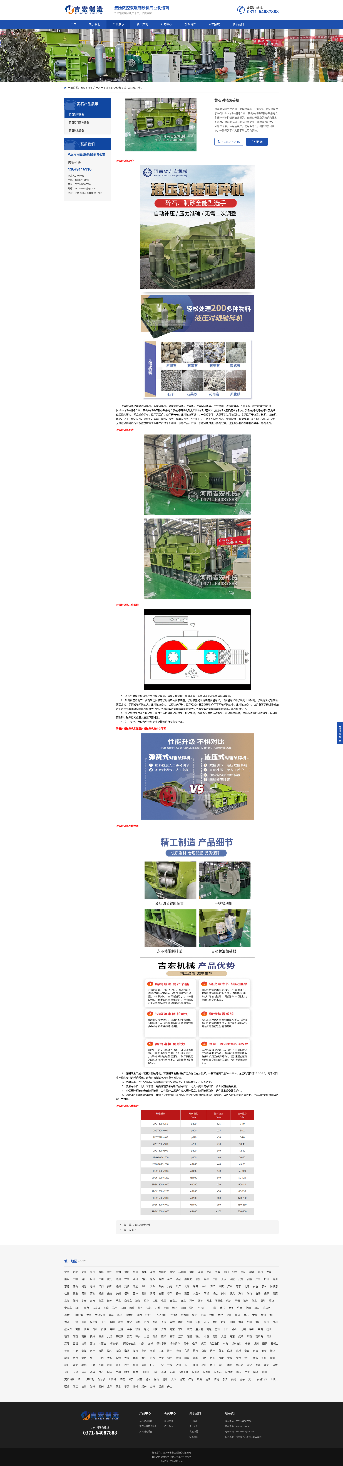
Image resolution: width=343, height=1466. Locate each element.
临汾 (152, 1357)
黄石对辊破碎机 (132, 87)
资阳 (66, 1372)
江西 (75, 1336)
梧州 (126, 1293)
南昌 (83, 1336)
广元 (152, 1365)
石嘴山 (274, 1343)
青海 (83, 1350)
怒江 (225, 1379)
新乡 (231, 1307)
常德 (172, 1322)
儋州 (75, 1300)
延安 (75, 1365)
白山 (95, 1329)
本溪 (206, 1336)
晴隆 (206, 1293)
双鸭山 (185, 1315)
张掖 (249, 1279)
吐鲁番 (112, 1379)
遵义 (232, 1293)
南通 (209, 1329)
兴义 (223, 1293)
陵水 (109, 1300)
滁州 (109, 1272)
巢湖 (118, 1272)
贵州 (143, 1293)
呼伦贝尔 (175, 1343)
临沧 (216, 1379)
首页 (73, 24)
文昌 (183, 1300)
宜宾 (257, 1365)
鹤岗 (111, 1315)
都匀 (178, 1293)
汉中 (246, 1357)
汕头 (152, 1286)
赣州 (101, 1336)
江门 (101, 1286)
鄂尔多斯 (161, 1343)
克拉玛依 (69, 1379)
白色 (255, 1286)
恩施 (237, 1315)
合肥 (75, 1272)
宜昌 (146, 1322)
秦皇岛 (68, 1307)
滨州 (178, 1350)
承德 (237, 1300)
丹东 (232, 1336)
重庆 (243, 1272)
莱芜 (221, 1350)
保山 (156, 1379)
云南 (139, 1379)
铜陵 (200, 1272)
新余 (155, 1336)
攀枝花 (239, 1365)
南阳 (183, 1307)
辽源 (120, 1329)
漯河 (174, 1307)
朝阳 (215, 1336)
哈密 (255, 1372)
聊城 (238, 1350)
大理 (173, 1379)
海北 (126, 1350)
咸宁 (129, 1322)
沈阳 (189, 1336)
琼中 (146, 1300)
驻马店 (266, 1307)
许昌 (239, 1307)
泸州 (178, 1365)
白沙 (257, 1293)
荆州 (263, 1315)
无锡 (243, 1329)
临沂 (229, 1350)
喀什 (80, 1379)
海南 (240, 1293)
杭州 (83, 1386)
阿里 (109, 1372)
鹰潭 (163, 1336)
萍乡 (137, 1336)
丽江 (207, 1379)
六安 (172, 1272)
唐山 (77, 1307)
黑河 (119, 1315)
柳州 (101, 1293)
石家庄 (219, 1300)
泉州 (92, 1279)
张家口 (96, 1307)
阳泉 (186, 1357)
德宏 (182, 1379)
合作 (161, 1279)
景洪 (199, 1379)
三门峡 (213, 1307)
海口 (249, 1293)
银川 (256, 1343)
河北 (209, 1300)
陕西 (204, 1357)
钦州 (118, 1293)
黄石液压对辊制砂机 (140, 1224)
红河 (190, 1379)
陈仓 (238, 1357)
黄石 (246, 1315)
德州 (195, 1350)
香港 (163, 1372)
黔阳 (223, 1322)
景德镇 (119, 1336)
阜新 (249, 1336)
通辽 (203, 1343)
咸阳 (66, 1365)
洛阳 (166, 1307)
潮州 (275, 1279)
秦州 (234, 1329)
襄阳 (112, 1322)
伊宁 (130, 1379)
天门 (103, 1322)
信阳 (248, 1307)
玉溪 (272, 1379)
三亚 (155, 1300)
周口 (256, 1307)
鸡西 (139, 1315)
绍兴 (143, 1386)
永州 (266, 1322)
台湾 (83, 1372)
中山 (204, 1286)
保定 (228, 1300)
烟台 (75, 1357)
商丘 (222, 1307)
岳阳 (249, 1322)
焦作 (140, 1307)
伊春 (203, 1315)
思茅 (242, 1379)
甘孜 (169, 1365)
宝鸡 (229, 1357)
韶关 (161, 1286)
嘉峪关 (188, 1279)
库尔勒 (90, 1379)
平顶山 (201, 1307)
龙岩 (269, 1272)
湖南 (155, 1322)
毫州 (92, 1272)
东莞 (66, 1286)
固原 (264, 1343)
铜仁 (215, 1293)
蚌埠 (101, 1272)
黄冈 (254, 1315)
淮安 (189, 1329)
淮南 (152, 1272)
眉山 (212, 1365)
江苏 (163, 1329)
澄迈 (275, 1293)
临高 (101, 1300)
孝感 (120, 1322)
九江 (109, 1336)
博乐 (238, 1372)
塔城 (122, 1379)
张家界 (68, 1329)
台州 (152, 1386)
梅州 (118, 1286)
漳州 (118, 1279)
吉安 (129, 1336)
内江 (221, 1365)
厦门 (109, 1279)
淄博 (83, 1357)
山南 (155, 1372)
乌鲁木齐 (183, 1372)
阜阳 (135, 1272)
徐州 (251, 1329)
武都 (240, 1279)
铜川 (264, 1357)
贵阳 (152, 1293)
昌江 (66, 1300)
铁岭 (83, 1343)
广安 (161, 1365)
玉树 (152, 1350)
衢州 (135, 1386)
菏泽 (204, 1350)
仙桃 (137, 1322)
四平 (129, 1329)
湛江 (212, 1286)
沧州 (245, 1300)
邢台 (86, 1307)
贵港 (75, 1293)
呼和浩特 (115, 1343)
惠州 (92, 1286)
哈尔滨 (79, 1315)
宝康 (221, 1357)
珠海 (195, 1286)
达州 (143, 1365)
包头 (141, 1343)
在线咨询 (257, 142)
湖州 (92, 1386)
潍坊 (272, 1350)
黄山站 (162, 1272)
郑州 (114, 1307)
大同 (126, 1357)
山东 (161, 1350)
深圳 (143, 1286)
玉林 (135, 1293)
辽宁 (180, 1336)
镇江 (66, 1336)
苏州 (217, 1329)
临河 (194, 1343)
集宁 (186, 1343)
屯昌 (163, 1300)
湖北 (211, 1315)
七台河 (174, 1315)
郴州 (180, 1322)
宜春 (172, 1336)
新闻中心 (166, 24)
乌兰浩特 (214, 1343)
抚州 (92, 1336)
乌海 (225, 1343)
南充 (229, 1365)
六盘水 (196, 1293)
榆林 (83, 1365)
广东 (257, 1279)
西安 (212, 1357)
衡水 (254, 1300)
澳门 (226, 1272)
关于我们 (94, 24)
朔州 (169, 1357)
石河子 (101, 1379)
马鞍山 (182, 1272)
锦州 (269, 1336)
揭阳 (109, 1286)
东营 (186, 1350)
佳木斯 (129, 1315)
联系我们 (238, 24)
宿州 (191, 1272)
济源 (148, 1307)
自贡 (275, 1365)
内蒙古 (102, 1343)
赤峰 (150, 1343)
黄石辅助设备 (76, 130)
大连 (223, 1336)
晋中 (143, 1357)
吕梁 (161, 1357)
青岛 (246, 1350)
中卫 (75, 1350)
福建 (251, 1272)
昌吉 (247, 1372)
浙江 (75, 1386)
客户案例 (142, 24)
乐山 (186, 1365)
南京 (172, 1329)
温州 (161, 1386)
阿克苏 (195, 1372)
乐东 (118, 1300)
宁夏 (247, 1343)
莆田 (83, 1279)
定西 (152, 1279)
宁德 (75, 1279)
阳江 (178, 1286)
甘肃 (126, 1279)
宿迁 (226, 1329)
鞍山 (197, 1336)
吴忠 (66, 1350)
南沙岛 (128, 1300)
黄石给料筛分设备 (79, 122)
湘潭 (240, 1322)
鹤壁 (131, 1307)
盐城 (260, 1329)
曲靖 (233, 1379)
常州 (180, 1329)
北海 (246, 1286)
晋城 (135, 1357)
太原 (109, 1357)
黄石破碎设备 (113, 87)
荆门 (271, 1315)
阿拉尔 (229, 1372)
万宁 (191, 1300)
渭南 (272, 1357)
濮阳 (191, 1307)
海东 (109, 1350)
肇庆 (221, 1286)
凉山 (195, 1365)
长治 (118, 1357)
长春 (86, 1329)
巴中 (126, 1365)
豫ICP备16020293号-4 (172, 1461)
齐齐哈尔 (161, 1315)
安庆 (83, 1272)
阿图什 (206, 1372)
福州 (260, 1272)
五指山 (173, 1300)
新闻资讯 (168, 1421)
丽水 (118, 1386)
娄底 (215, 1322)
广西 (229, 1286)
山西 (101, 1357)
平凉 (206, 1279)
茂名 (126, 1286)
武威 (232, 1279)
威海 (66, 1357)
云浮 (186, 1286)
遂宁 (249, 1365)
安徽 (66, 1272)
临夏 (197, 1279)
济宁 (212, 1350)
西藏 (92, 1372)
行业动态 (168, 1426)
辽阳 (66, 1343)
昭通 (66, 1386)
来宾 (109, 1293)
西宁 (92, 1350)
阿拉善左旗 (129, 1343)
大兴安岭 (100, 1315)
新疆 (172, 1372)
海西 (135, 1350)
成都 (109, 1365)
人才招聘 (214, 24)
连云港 (199, 1329)
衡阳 (189, 1322)
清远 (135, 1286)
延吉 (155, 1329)
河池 (92, 1293)
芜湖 (209, 1272)
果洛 (101, 1350)
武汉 (220, 1315)
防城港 (274, 1286)
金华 (109, 1386)
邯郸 (262, 1300)
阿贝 (118, 1365)
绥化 (194, 1315)
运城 (195, 1357)
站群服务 (165, 1456)
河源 (83, 1286)
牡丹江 (149, 1315)
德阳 (135, 1365)
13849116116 (231, 142)
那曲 (135, 1372)
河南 (106, 1307)
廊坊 (271, 1300)
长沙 (163, 1322)
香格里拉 (262, 1379)
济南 (169, 1350)
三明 (101, 1279)
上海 (92, 1365)
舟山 (169, 1386)
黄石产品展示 (95, 87)
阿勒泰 (218, 1372)
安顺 (161, 1293)
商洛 (255, 1357)
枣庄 (92, 1357)
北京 (234, 1272)
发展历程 (193, 1431)
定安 (83, 1300)
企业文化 (193, 1426)
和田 (264, 1372)
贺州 (83, 1293)
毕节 (169, 1293)
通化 (146, 1329)
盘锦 (75, 1343)
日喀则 (145, 1372)
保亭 (266, 1293)
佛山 (75, 1286)
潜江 (66, 1322)
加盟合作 (190, 24)
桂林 (66, 1293)
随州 (83, 1322)
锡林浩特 (237, 1343)
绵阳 (204, 1365)
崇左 (264, 1286)
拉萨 (101, 1372)
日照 (255, 1350)
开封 (157, 1307)
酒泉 (178, 1279)
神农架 (94, 1322)
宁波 (126, 1386)
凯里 (186, 1293)
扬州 (269, 1329)
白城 (103, 1329)
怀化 (197, 1322)
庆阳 (215, 1279)
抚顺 (240, 1336)
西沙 (200, 1300)
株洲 (275, 1322)
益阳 (257, 1322)
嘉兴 (101, 1386)
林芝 (126, 1372)
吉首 (206, 1322)
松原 (137, 1329)
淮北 (143, 1272)
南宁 (238, 1286)
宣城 (217, 1272)
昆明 (147, 1379)
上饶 (146, 1336)
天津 (75, 1372)
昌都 (118, 1372)
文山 (250, 1379)
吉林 (77, 1329)
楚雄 (165, 1379)
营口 (92, 1343)
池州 (126, 1272)
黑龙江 (68, 1315)
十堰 (75, 1322)
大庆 (88, 1315)
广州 (266, 1279)
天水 (223, 1279)
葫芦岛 (259, 1336)
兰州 (135, 1279)
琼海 (137, 1300)
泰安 (264, 1350)
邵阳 (232, 1322)
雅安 (266, 1365)
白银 (143, 1279)
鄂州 (229, 1315)
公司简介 (193, 1421)
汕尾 (169, 1286)
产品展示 (118, 24)
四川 (101, 1365)
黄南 (143, 1350)
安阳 (123, 1307)
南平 (66, 1279)
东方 (92, 1300)
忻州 (178, 1357)
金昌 (169, 1279)
